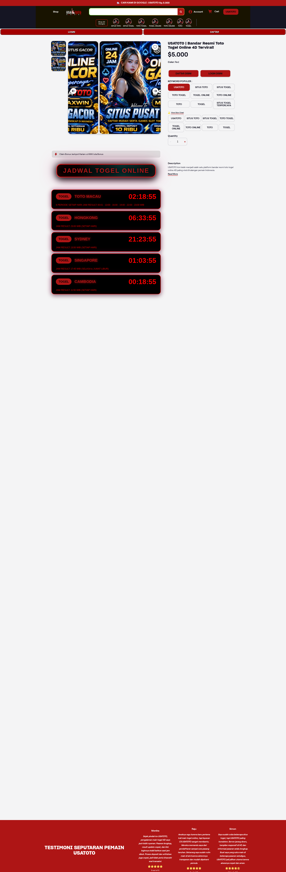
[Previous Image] (73, 91)
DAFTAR (214, 32)
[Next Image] (155, 91)
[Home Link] (74, 11)
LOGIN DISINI (215, 73)
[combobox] (133, 11)
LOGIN (71, 32)
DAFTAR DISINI (183, 73)
